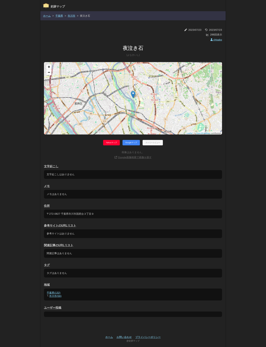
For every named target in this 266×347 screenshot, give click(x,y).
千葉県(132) (53, 292)
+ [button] (49, 67)
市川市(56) (55, 296)
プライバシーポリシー (148, 337)
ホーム (47, 15)
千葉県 (59, 15)
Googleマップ (131, 143)
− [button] (49, 72)
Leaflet (190, 133)
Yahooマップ (111, 143)
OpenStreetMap (203, 133)
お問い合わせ (124, 337)
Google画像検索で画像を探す (135, 157)
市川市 (71, 15)
